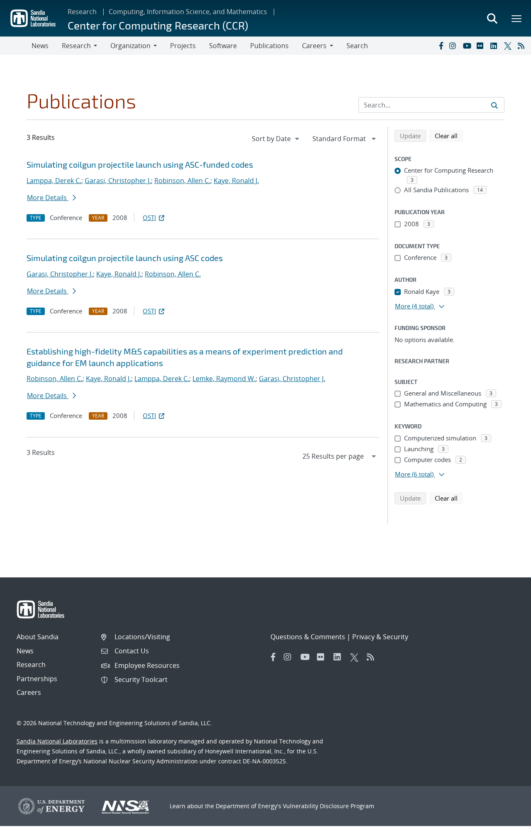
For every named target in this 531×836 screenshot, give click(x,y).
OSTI (149, 217)
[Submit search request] (494, 105)
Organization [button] (130, 45)
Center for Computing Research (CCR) (158, 25)
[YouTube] (468, 46)
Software (223, 45)
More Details (47, 197)
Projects (183, 45)
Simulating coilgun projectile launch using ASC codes (125, 258)
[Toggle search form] (492, 18)
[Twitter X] (509, 46)
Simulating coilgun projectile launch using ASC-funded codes (140, 164)
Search (357, 45)
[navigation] (276, 138)
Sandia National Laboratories (57, 741)
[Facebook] (441, 46)
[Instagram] (454, 46)
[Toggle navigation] (16, 46)
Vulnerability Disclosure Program (328, 806)
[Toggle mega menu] (517, 18)
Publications (269, 45)
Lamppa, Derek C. (54, 180)
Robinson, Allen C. (182, 180)
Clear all (449, 135)
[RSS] (523, 46)
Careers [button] (314, 45)
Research (82, 11)
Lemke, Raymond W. (224, 378)
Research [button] (76, 45)
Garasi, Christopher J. (118, 180)
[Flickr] (482, 46)
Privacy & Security (380, 636)
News (40, 45)
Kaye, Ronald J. (236, 180)
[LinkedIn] (495, 46)
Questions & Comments (307, 636)
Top (506, 826)
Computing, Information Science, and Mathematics (188, 11)
